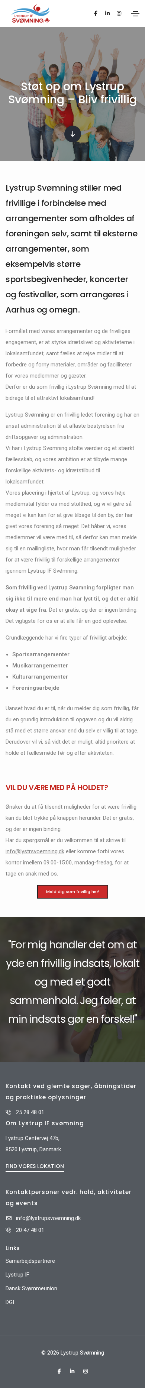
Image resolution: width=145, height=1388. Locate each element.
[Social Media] (96, 13)
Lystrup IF (17, 1274)
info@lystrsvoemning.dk (35, 851)
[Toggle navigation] (135, 13)
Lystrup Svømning (82, 1352)
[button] (35, 1166)
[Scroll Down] (72, 134)
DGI (10, 1302)
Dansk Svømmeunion (31, 1288)
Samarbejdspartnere (30, 1261)
